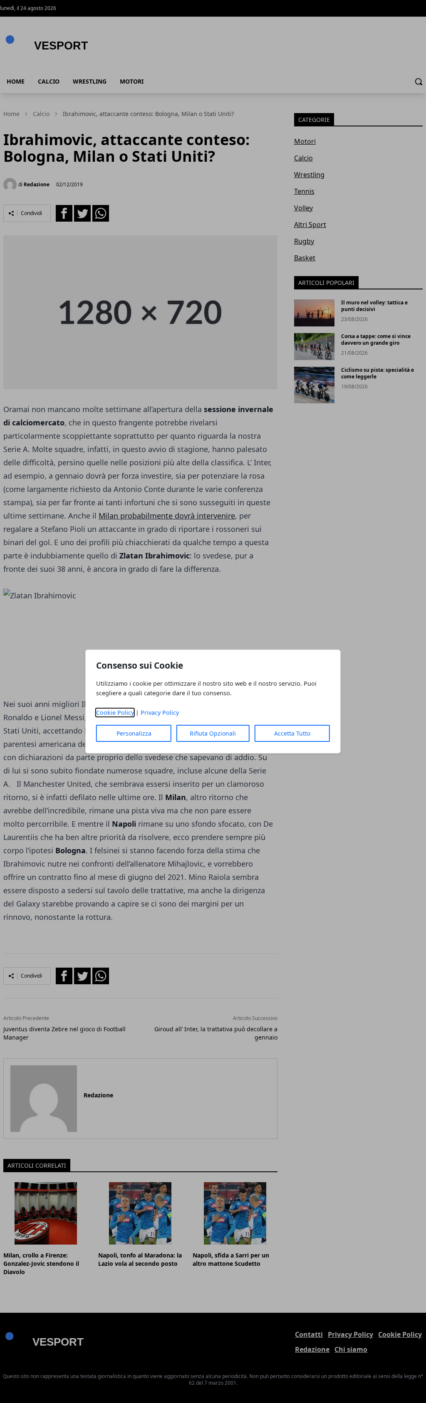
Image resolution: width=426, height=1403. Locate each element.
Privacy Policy (160, 712)
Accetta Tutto (292, 733)
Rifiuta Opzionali (213, 733)
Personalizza (133, 733)
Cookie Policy (115, 712)
